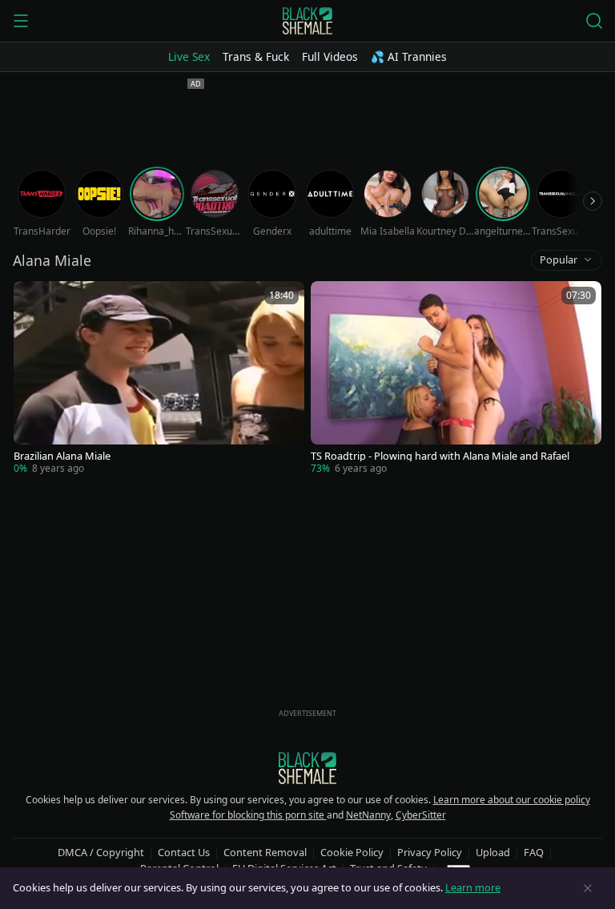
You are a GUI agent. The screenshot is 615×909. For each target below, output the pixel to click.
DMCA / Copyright (101, 852)
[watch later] (33, 300)
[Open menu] (20, 20)
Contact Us (184, 852)
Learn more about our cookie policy (511, 799)
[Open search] (594, 20)
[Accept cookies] (587, 888)
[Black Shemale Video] (307, 20)
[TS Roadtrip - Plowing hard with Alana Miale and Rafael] (456, 378)
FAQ (534, 852)
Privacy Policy (429, 852)
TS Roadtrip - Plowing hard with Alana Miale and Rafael (440, 456)
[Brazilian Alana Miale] (159, 378)
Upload (493, 852)
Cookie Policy (352, 852)
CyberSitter (421, 815)
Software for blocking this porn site (248, 815)
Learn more (472, 887)
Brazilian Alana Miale (62, 456)
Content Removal (265, 852)
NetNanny (368, 815)
